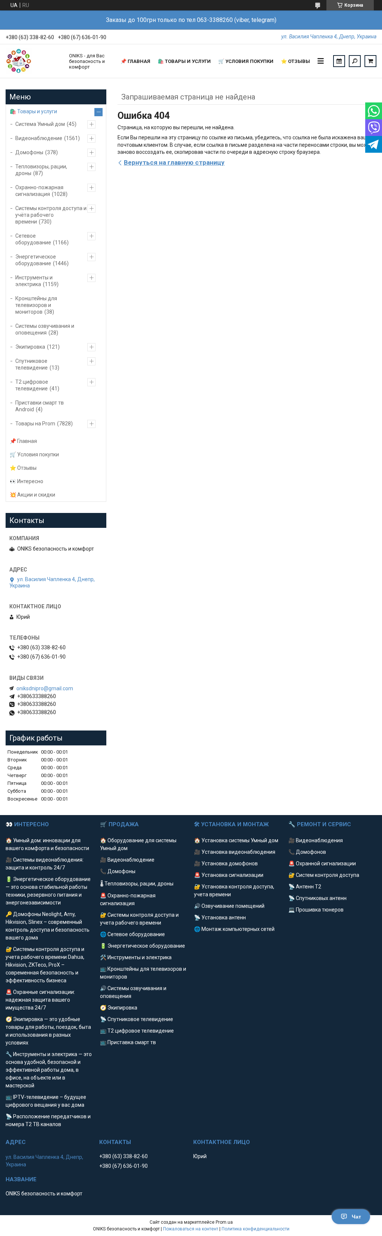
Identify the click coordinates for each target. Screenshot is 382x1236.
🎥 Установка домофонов (226, 863)
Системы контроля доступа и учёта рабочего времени (51, 215)
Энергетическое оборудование (35, 260)
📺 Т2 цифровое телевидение (137, 1031)
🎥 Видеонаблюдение (127, 860)
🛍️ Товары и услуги (184, 61)
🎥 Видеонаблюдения (315, 840)
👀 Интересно (26, 481)
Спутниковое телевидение (31, 364)
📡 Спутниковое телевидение (136, 1019)
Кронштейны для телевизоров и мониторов (36, 305)
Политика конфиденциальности (255, 1229)
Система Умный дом (40, 124)
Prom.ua (224, 1222)
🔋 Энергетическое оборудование (142, 946)
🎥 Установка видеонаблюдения (234, 852)
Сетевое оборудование (33, 239)
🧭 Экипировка (118, 1008)
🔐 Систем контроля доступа (323, 875)
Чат (356, 1217)
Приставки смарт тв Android (39, 406)
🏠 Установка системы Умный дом (236, 840)
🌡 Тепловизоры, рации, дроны (136, 884)
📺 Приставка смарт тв (128, 1042)
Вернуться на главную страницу (174, 162)
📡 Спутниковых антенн (317, 898)
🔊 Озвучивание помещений (229, 906)
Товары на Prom (35, 424)
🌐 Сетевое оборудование (132, 934)
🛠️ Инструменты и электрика (136, 957)
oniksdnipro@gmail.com (44, 688)
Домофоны (29, 152)
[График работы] (339, 61)
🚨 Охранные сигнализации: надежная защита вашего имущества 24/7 (40, 1000)
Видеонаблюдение (38, 138)
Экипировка (30, 347)
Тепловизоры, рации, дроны (41, 170)
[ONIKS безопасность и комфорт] (34, 61)
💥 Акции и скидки (32, 495)
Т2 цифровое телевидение (31, 385)
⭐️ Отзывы (295, 61)
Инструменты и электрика (34, 281)
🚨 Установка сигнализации (228, 875)
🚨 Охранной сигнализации (322, 863)
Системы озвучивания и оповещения (44, 329)
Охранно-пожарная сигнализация (39, 190)
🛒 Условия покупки (245, 61)
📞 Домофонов (307, 852)
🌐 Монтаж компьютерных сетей (234, 929)
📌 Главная (135, 61)
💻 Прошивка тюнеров (316, 910)
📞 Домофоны (117, 871)
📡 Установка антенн (220, 917)
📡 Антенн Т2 (304, 887)
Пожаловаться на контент (190, 1229)
